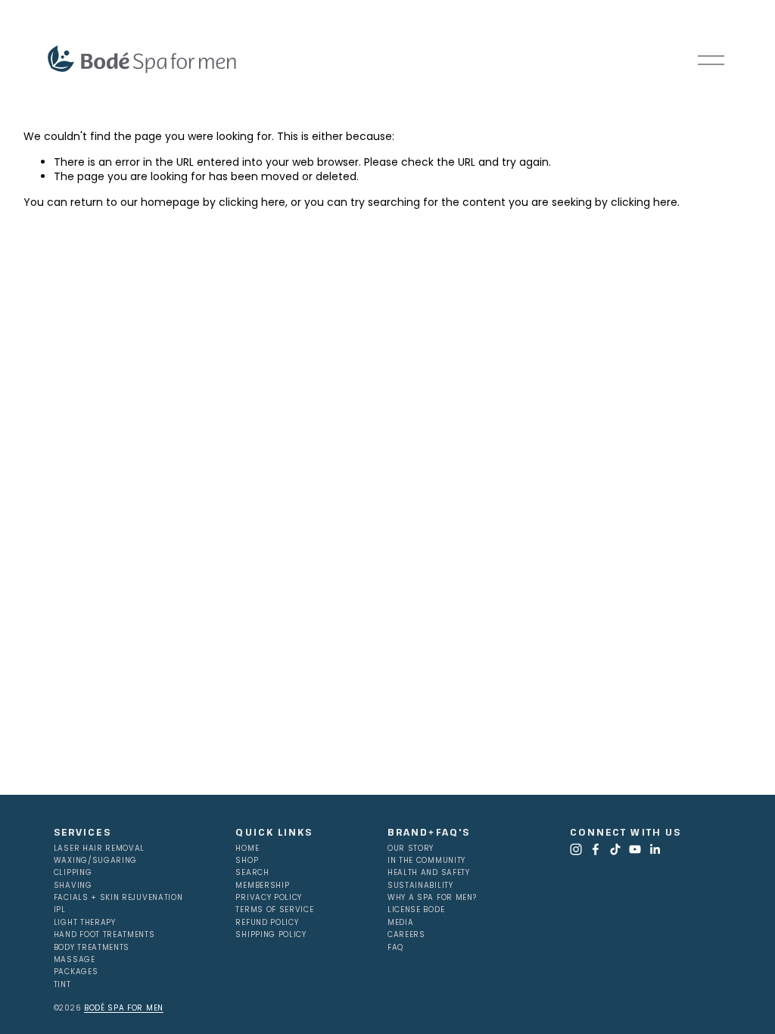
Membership (262, 885)
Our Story (411, 848)
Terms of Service (274, 910)
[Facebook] (596, 849)
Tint (62, 985)
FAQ (395, 947)
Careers (406, 935)
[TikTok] (615, 849)
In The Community (426, 860)
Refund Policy (266, 922)
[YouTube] (635, 849)
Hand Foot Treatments (104, 935)
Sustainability (420, 885)
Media (400, 922)
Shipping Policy (270, 935)
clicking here (252, 202)
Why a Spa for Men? (432, 897)
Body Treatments (91, 947)
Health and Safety (429, 872)
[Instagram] (576, 849)
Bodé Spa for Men (123, 1008)
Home (247, 848)
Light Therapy (85, 922)
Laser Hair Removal (99, 848)
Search (252, 872)
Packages (76, 972)
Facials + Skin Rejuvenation (118, 897)
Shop (246, 860)
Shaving (73, 885)
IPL (60, 910)
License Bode (416, 910)
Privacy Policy (268, 897)
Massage (74, 960)
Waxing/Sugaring (95, 860)
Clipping (73, 872)
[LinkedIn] (655, 849)
